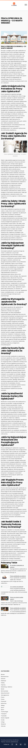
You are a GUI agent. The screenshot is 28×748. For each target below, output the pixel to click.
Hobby (3, 682)
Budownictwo (5, 676)
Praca (2, 697)
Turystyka (3, 715)
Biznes (3, 674)
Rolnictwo (4, 703)
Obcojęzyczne (5, 695)
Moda (2, 689)
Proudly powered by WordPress (10, 740)
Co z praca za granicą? (16, 586)
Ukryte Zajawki (5, 718)
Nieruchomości (5, 693)
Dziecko (3, 678)
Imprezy (3, 685)
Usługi (2, 722)
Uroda (2, 720)
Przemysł (3, 701)
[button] (26, 5)
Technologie (4, 711)
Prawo (2, 699)
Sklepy (3, 705)
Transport (4, 713)
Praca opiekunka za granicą (18, 576)
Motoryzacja (4, 691)
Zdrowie (3, 726)
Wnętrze (3, 724)
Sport (2, 707)
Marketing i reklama (6, 687)
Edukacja (3, 680)
